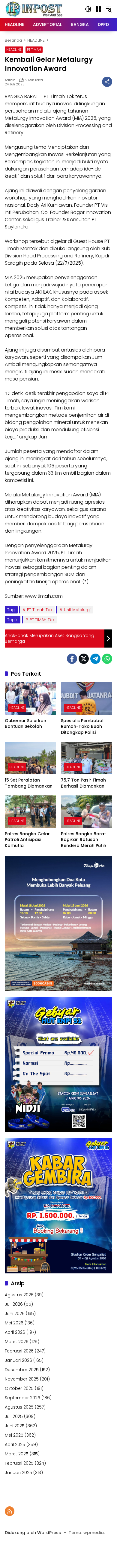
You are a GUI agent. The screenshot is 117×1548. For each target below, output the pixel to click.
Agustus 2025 (19, 1407)
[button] (88, 9)
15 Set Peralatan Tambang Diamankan (28, 783)
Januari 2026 (18, 1360)
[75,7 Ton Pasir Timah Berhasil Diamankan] (86, 758)
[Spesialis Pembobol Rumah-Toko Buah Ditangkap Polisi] (86, 698)
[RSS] (9, 1511)
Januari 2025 (18, 1473)
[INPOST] (35, 9)
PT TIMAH (34, 49)
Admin (10, 80)
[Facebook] (72, 659)
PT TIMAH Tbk (42, 620)
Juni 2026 (15, 1314)
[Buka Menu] (98, 9)
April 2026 (15, 1332)
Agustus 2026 (19, 1295)
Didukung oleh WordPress (33, 1533)
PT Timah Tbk (39, 610)
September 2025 (22, 1398)
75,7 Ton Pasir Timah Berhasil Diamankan (83, 783)
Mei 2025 (14, 1435)
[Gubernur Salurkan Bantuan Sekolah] (30, 698)
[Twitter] (84, 659)
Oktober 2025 (19, 1388)
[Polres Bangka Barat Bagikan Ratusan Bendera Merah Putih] (86, 811)
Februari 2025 (19, 1463)
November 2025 (22, 1379)
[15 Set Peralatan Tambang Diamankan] (30, 758)
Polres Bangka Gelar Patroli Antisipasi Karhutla (27, 840)
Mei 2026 (14, 1323)
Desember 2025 (22, 1370)
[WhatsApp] (107, 659)
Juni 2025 (15, 1426)
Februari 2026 (19, 1351)
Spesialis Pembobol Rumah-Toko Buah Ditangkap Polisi (82, 726)
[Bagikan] (107, 82)
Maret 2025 (16, 1454)
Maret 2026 (16, 1342)
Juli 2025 (14, 1416)
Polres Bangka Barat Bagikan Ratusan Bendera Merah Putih (83, 840)
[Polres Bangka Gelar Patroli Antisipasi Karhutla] (30, 811)
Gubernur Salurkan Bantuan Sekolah (25, 724)
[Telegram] (95, 659)
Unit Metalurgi (77, 610)
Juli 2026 (14, 1304)
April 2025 (15, 1444)
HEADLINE (14, 49)
